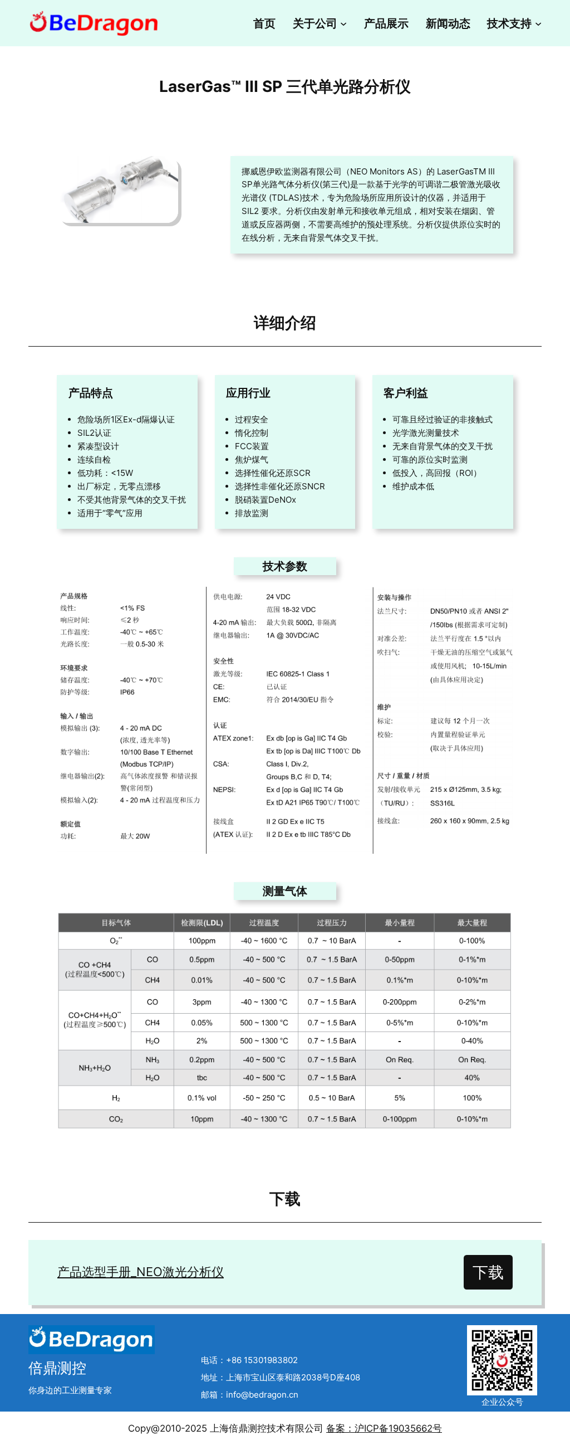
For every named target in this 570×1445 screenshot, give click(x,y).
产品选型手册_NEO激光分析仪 (140, 1271)
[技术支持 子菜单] (538, 23)
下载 (488, 1272)
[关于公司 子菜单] (343, 23)
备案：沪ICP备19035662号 (384, 1428)
